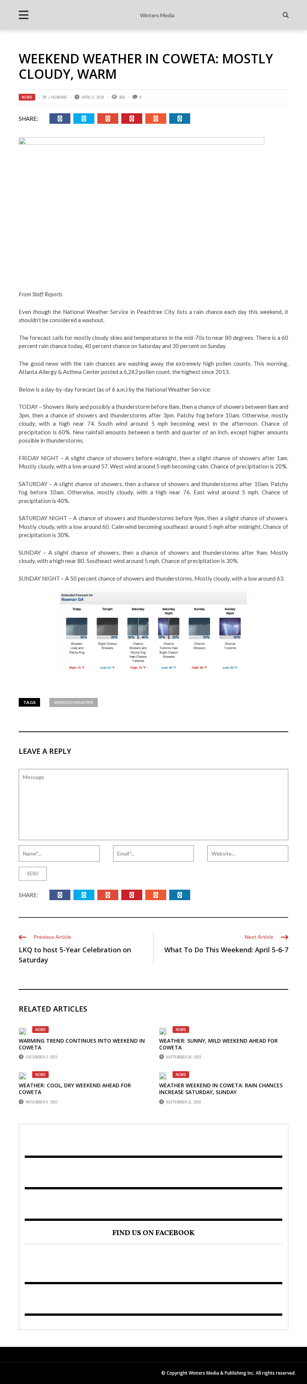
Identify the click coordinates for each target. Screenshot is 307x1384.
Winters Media (157, 15)
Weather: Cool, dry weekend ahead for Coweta (75, 1089)
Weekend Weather (73, 702)
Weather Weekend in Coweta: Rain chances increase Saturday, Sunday (221, 1089)
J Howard (57, 97)
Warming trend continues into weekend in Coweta (82, 1044)
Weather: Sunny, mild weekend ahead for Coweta (218, 1044)
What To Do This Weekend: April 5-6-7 (226, 949)
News (27, 97)
